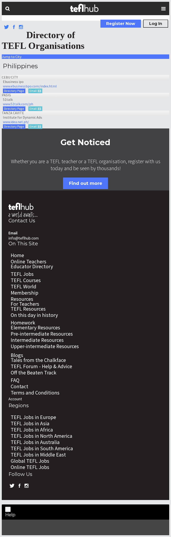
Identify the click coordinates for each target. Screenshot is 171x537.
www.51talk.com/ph (18, 104)
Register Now (120, 23)
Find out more (85, 183)
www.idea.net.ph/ (16, 122)
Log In (155, 23)
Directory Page (14, 91)
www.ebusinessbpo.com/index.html (30, 86)
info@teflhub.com (23, 238)
